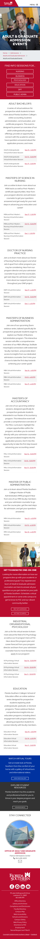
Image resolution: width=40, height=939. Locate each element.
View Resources (20, 807)
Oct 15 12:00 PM (30, 297)
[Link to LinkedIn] (22, 886)
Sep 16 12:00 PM (30, 454)
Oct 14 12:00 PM (30, 667)
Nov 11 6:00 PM (30, 384)
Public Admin (20, 94)
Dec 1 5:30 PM (30, 233)
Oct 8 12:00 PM (29, 461)
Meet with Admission (20, 609)
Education (20, 85)
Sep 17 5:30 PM (30, 214)
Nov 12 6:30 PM (30, 532)
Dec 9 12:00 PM (30, 674)
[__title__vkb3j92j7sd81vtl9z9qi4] (20, 880)
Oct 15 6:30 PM (30, 525)
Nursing (20, 71)
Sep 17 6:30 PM (30, 290)
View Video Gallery (20, 778)
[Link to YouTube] (28, 886)
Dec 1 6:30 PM (30, 304)
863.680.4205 (21, 858)
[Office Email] (20, 861)
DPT (20, 89)
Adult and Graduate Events (12, 58)
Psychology (20, 80)
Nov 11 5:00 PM (30, 164)
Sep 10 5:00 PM (30, 732)
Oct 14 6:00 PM (30, 738)
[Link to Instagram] (17, 886)
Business (20, 76)
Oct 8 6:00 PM (30, 377)
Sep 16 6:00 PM (30, 370)
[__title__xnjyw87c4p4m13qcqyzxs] (8, 3)
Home (5, 53)
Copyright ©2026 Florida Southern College (16, 934)
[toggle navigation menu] (34, 5)
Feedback (34, 934)
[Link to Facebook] (12, 886)
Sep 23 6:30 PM (30, 518)
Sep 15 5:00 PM (30, 150)
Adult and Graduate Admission (14, 56)
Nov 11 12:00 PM (30, 468)
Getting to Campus (20, 613)
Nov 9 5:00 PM (30, 745)
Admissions (14, 53)
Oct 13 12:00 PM (30, 157)
